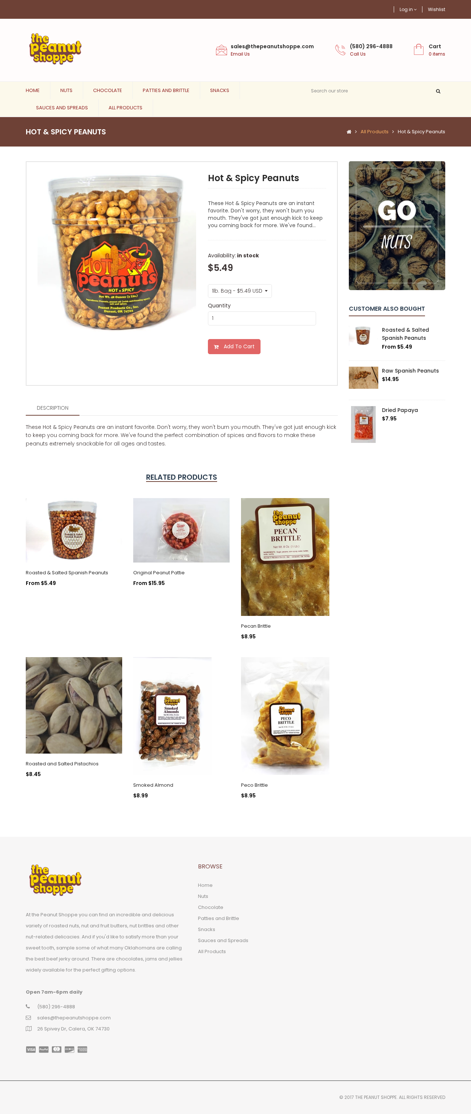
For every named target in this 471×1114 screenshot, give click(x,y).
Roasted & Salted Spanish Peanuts (67, 572)
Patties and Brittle (166, 90)
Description (52, 408)
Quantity (219, 305)
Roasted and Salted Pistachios (62, 763)
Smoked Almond (153, 785)
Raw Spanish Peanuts (410, 370)
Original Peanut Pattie (159, 572)
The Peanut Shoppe (376, 1097)
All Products (125, 107)
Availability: (222, 255)
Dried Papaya (400, 410)
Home (33, 90)
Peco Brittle (254, 785)
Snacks (219, 90)
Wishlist (436, 9)
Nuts (66, 90)
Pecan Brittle (256, 626)
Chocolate (107, 90)
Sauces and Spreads (62, 107)
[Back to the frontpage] (347, 132)
